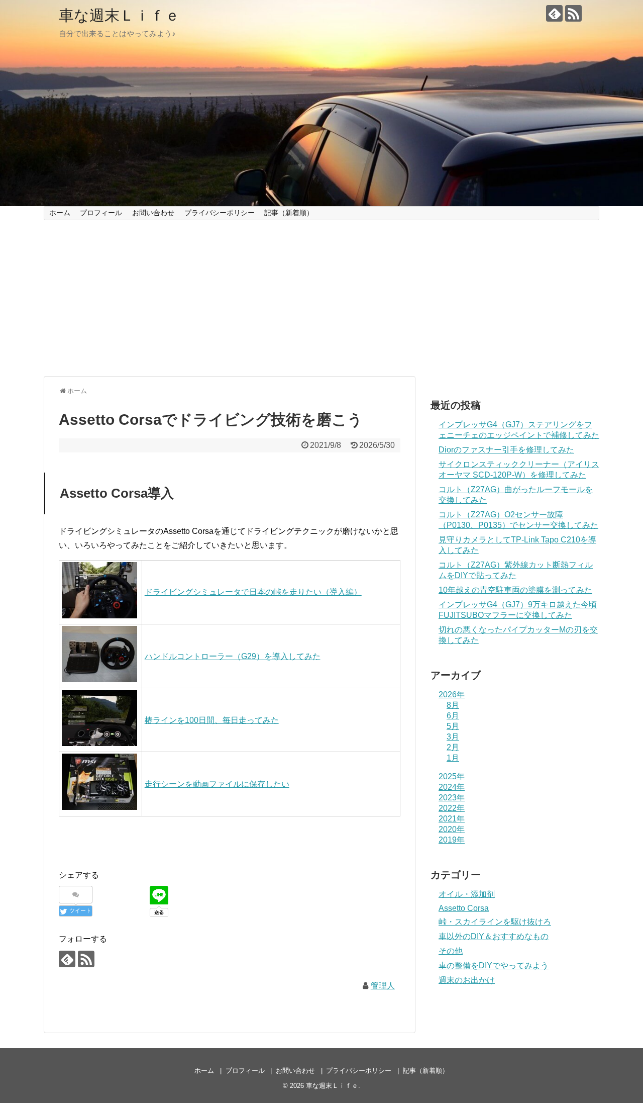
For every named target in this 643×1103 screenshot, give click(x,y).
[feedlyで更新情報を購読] (554, 13)
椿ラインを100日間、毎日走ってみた (212, 720)
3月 (453, 736)
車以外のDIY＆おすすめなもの (494, 936)
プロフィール (101, 213)
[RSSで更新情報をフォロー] (573, 13)
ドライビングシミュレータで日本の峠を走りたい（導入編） (253, 592)
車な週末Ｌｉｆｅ (119, 15)
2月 (453, 747)
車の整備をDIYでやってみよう (494, 965)
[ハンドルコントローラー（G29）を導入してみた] (99, 679)
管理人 (383, 985)
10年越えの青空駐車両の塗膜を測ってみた (515, 590)
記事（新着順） (288, 213)
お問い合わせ (153, 213)
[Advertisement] (321, 298)
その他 (451, 951)
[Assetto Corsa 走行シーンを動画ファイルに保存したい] (99, 807)
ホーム (59, 213)
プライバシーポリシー (219, 213)
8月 (453, 705)
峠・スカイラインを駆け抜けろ (495, 921)
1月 (453, 758)
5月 (453, 726)
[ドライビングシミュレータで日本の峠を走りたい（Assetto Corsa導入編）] (99, 615)
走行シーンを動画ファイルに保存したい (217, 784)
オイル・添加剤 (467, 894)
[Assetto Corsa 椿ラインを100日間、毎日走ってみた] (99, 743)
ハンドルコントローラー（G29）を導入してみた (232, 656)
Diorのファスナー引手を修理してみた (506, 449)
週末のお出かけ (467, 980)
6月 (453, 715)
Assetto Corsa (464, 908)
